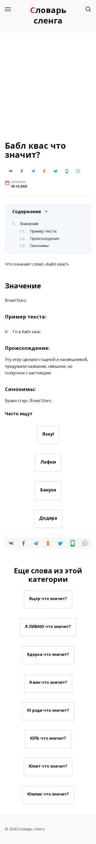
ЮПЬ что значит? (48, 738)
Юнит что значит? (48, 766)
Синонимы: (39, 245)
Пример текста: (43, 231)
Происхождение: (45, 238)
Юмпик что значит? (48, 794)
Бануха (48, 490)
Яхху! (48, 434)
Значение (29, 223)
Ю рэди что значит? (48, 710)
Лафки (48, 462)
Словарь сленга (48, 15)
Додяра (48, 518)
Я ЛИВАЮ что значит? (48, 626)
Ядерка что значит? (48, 654)
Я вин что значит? (48, 682)
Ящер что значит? (48, 598)
